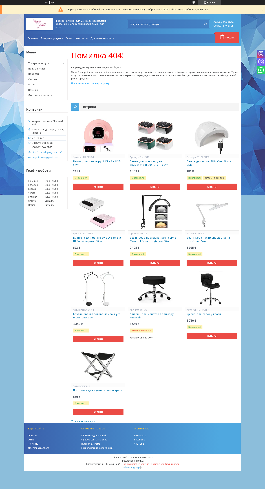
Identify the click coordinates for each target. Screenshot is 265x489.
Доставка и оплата (102, 38)
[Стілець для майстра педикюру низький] (155, 289)
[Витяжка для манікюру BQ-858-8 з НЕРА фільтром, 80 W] (98, 212)
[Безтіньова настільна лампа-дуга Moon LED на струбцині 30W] (155, 212)
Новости (33, 73)
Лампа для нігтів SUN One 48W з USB (209, 163)
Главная (33, 38)
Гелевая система (90, 443)
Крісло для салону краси (204, 314)
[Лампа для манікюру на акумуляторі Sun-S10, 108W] (155, 136)
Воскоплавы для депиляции (97, 447)
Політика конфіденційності (165, 464)
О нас (69, 38)
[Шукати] (205, 24)
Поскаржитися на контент (135, 464)
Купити (98, 186)
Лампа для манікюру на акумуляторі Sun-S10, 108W (149, 163)
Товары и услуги (51, 38)
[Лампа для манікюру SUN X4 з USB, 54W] (98, 136)
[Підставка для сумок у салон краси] (98, 365)
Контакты (82, 38)
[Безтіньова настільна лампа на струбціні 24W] (212, 212)
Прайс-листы (36, 68)
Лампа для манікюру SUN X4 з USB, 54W (97, 163)
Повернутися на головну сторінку (90, 83)
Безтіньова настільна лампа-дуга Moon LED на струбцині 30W (153, 239)
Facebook (139, 439)
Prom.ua (149, 457)
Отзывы (33, 90)
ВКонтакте (140, 435)
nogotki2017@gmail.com (45, 157)
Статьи (32, 79)
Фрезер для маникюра (94, 439)
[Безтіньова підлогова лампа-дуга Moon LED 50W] (98, 289)
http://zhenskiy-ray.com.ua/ (47, 152)
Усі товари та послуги (83, 421)
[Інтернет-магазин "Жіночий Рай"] (39, 24)
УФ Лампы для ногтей (93, 435)
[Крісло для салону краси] (212, 289)
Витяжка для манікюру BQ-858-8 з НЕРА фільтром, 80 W (97, 239)
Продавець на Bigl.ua (133, 460)
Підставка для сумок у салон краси (98, 390)
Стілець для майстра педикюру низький (152, 315)
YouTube (139, 443)
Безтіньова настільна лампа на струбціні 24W (208, 239)
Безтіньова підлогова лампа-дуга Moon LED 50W (96, 315)
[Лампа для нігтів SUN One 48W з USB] (212, 136)
